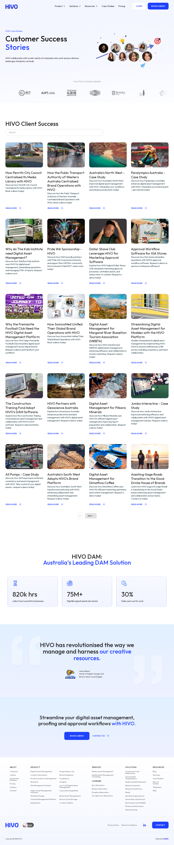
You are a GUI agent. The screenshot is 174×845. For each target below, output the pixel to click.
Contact (13, 791)
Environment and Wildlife (135, 803)
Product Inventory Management (43, 778)
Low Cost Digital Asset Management (68, 786)
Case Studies (108, 6)
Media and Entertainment (135, 782)
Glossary (156, 775)
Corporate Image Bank (68, 791)
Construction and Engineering (132, 772)
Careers (13, 787)
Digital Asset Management (41, 771)
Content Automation (38, 775)
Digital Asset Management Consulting (103, 776)
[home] (11, 6)
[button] (60, 6)
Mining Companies (132, 785)
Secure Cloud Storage (68, 799)
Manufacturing (131, 810)
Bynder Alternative (99, 789)
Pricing (121, 6)
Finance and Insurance (134, 806)
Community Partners (14, 779)
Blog (154, 771)
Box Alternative (98, 785)
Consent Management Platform (43, 799)
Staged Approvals (66, 771)
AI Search (34, 782)
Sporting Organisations (134, 796)
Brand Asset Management (70, 796)
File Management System (40, 785)
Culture (13, 775)
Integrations (35, 803)
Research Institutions (133, 789)
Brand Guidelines (66, 775)
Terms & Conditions (129, 825)
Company (14, 771)
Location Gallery (66, 803)
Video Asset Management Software (41, 791)
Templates (157, 787)
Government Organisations (131, 777)
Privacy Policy (113, 825)
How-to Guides (156, 783)
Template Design (37, 796)
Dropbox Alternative (100, 792)
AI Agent (62, 782)
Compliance (64, 778)
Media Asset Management (102, 771)
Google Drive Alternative (102, 796)
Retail (127, 792)
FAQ (154, 791)
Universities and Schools (135, 799)
